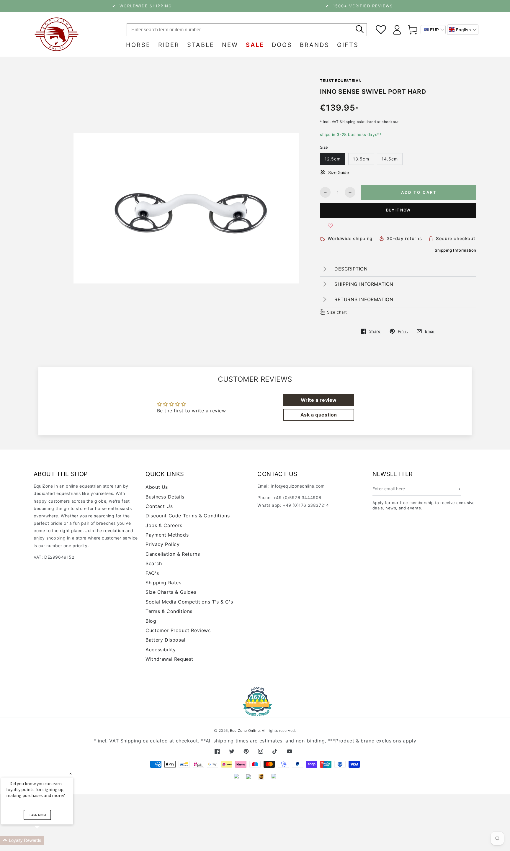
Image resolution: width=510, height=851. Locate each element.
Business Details (165, 497)
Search (154, 563)
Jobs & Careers (164, 525)
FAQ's (152, 573)
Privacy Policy (162, 544)
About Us (157, 487)
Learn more (37, 815)
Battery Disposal (165, 640)
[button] (462, 29)
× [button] (70, 773)
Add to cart (419, 192)
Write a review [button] (319, 400)
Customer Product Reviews (178, 630)
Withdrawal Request (169, 659)
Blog (151, 621)
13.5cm (361, 158)
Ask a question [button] (318, 415)
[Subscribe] (459, 488)
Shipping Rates (163, 583)
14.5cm (390, 158)
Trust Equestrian (341, 80)
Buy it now (398, 210)
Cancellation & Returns (173, 554)
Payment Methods (167, 535)
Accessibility (161, 649)
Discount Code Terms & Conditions (188, 516)
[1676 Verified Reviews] (255, 712)
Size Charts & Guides (171, 592)
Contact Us (159, 506)
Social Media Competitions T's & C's (189, 602)
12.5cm (333, 158)
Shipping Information (455, 250)
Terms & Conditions (169, 611)
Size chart (337, 312)
